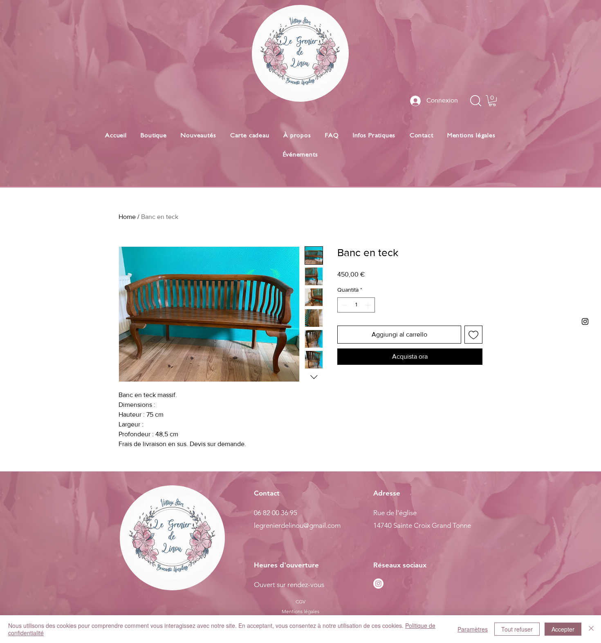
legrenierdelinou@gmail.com (297, 525)
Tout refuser (517, 629)
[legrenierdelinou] (585, 321)
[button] (492, 100)
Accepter (563, 629)
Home (127, 216)
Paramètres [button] (472, 629)
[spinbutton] (356, 305)
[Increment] (368, 305)
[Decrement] (344, 305)
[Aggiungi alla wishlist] (473, 335)
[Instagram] (378, 583)
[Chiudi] (591, 629)
